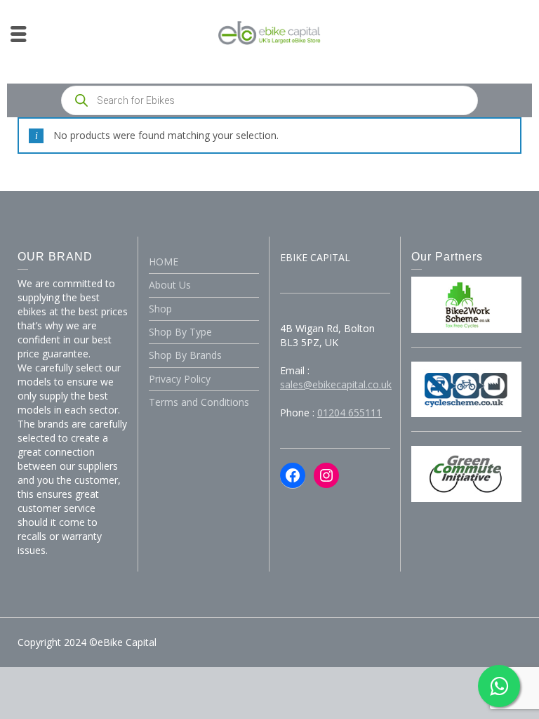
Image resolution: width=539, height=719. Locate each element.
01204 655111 (349, 412)
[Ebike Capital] (269, 32)
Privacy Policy (180, 378)
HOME (163, 261)
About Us (170, 284)
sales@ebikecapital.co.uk (336, 384)
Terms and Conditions (199, 402)
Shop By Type (180, 331)
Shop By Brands (185, 355)
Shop (160, 308)
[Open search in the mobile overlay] (269, 100)
